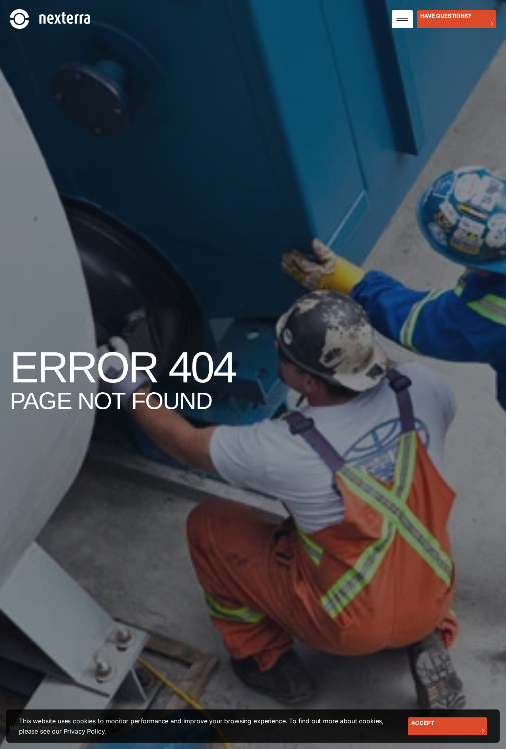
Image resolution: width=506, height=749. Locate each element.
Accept (422, 722)
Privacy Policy (84, 731)
